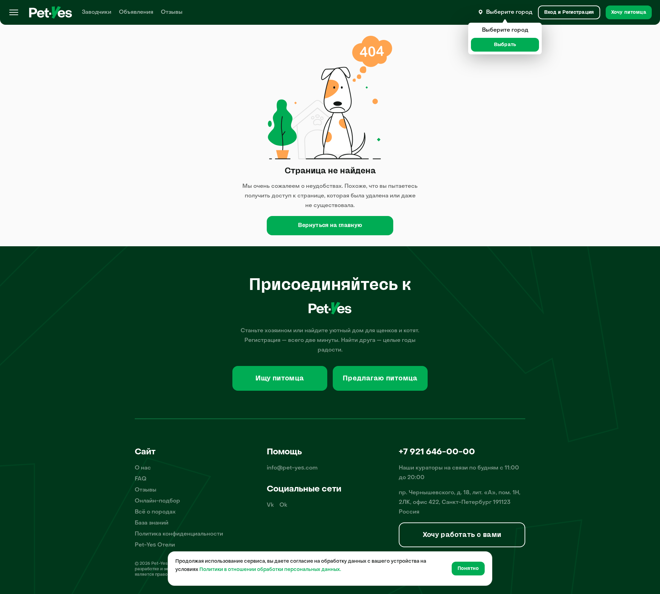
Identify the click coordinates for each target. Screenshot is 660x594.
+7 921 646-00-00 (437, 452)
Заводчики (96, 12)
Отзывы (172, 12)
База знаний (151, 523)
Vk (270, 505)
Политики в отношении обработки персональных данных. (270, 570)
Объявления (136, 12)
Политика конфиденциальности (179, 534)
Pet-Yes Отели (155, 545)
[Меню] (14, 12)
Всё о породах (155, 512)
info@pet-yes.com (292, 468)
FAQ (140, 479)
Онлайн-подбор (157, 501)
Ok (283, 505)
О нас (143, 468)
